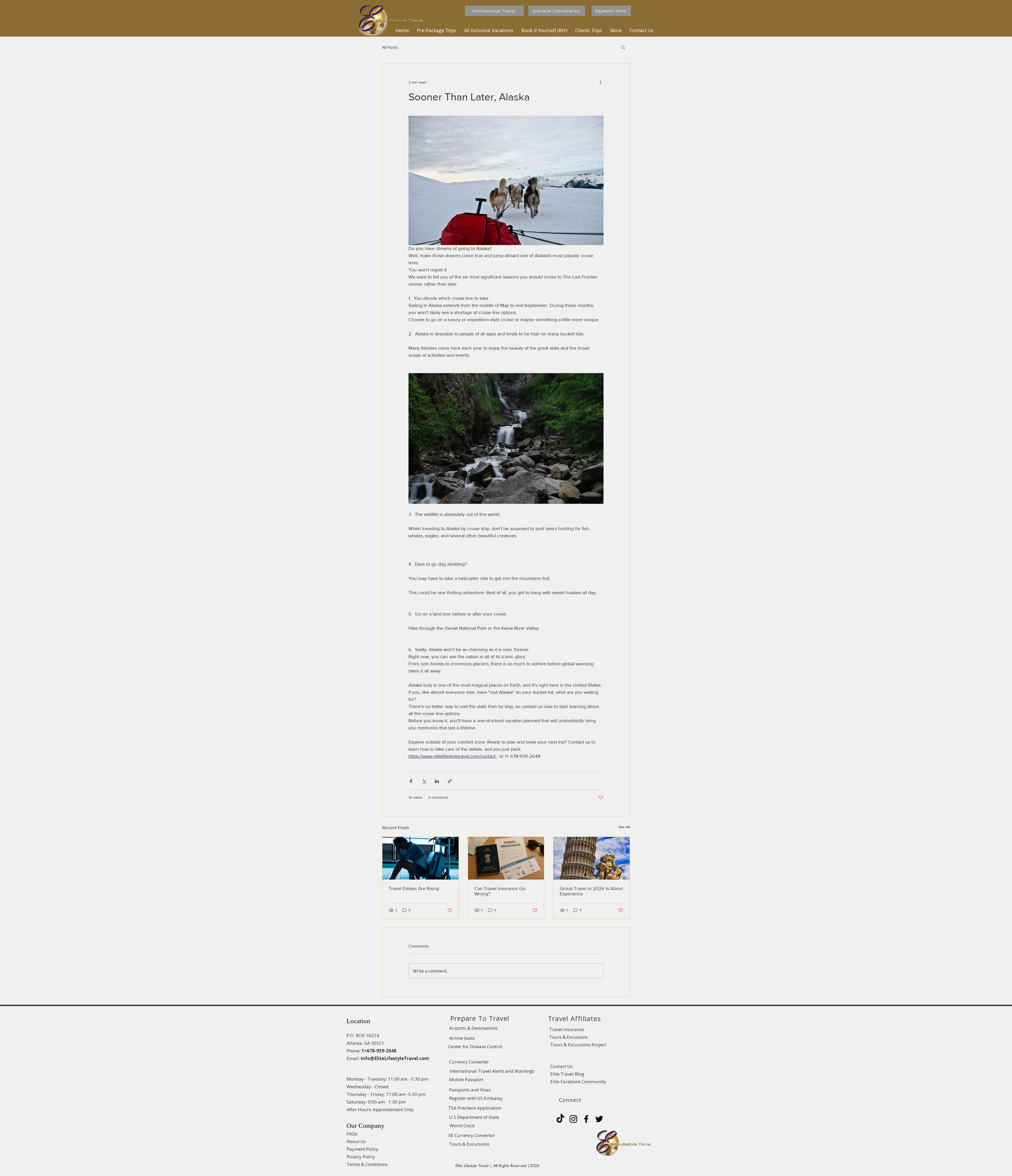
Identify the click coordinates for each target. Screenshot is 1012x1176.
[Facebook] (586, 1119)
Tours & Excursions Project (577, 1045)
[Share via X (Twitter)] (423, 781)
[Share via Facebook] (410, 781)
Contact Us (561, 1066)
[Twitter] (599, 1119)
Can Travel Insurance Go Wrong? (499, 891)
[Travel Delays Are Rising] (420, 858)
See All (624, 827)
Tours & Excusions (568, 1037)
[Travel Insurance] (506, 858)
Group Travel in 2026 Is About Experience (591, 891)
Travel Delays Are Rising (414, 888)
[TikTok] (560, 1119)
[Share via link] (449, 781)
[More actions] (600, 82)
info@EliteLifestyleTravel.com (395, 1058)
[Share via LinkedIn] (436, 781)
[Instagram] (573, 1119)
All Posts (390, 47)
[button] (436, 30)
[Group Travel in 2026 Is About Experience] (591, 858)
